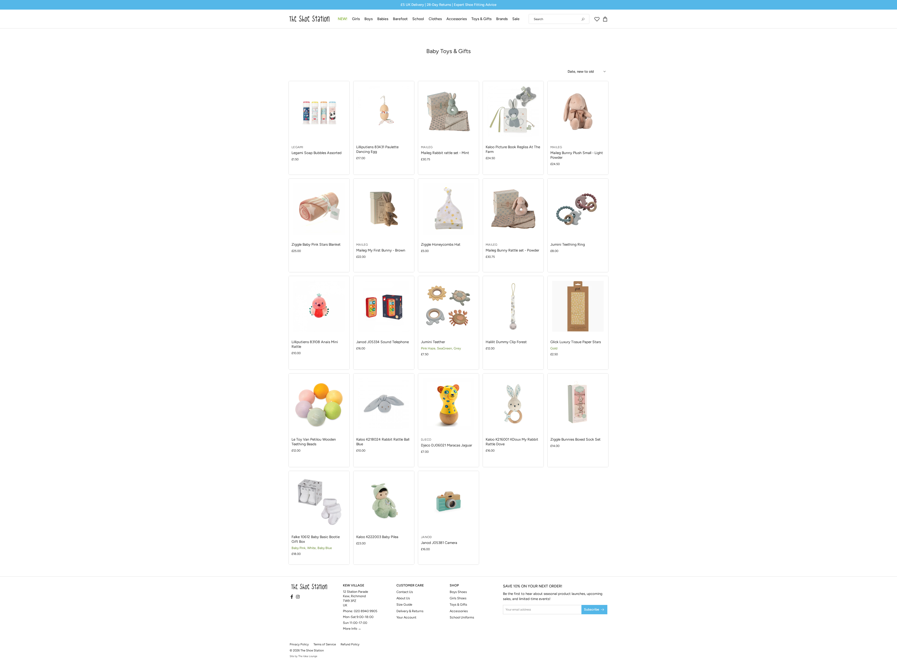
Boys (368, 19)
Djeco (426, 439)
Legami (297, 147)
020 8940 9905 (365, 611)
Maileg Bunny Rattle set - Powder (512, 250)
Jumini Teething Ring (567, 244)
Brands (502, 19)
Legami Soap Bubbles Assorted (317, 153)
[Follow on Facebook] (292, 597)
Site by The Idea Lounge (303, 656)
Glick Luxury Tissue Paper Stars (575, 342)
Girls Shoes (458, 598)
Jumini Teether (433, 342)
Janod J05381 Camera (439, 542)
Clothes (435, 19)
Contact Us (404, 592)
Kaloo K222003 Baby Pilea (377, 537)
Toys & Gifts (481, 19)
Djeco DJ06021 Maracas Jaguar (446, 445)
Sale (516, 19)
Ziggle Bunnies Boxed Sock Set (575, 439)
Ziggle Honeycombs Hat (440, 244)
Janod (426, 537)
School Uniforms (462, 617)
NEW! (342, 19)
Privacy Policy (299, 644)
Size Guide (404, 605)
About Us (403, 598)
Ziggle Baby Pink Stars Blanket (316, 244)
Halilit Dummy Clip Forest (506, 342)
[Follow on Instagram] (298, 597)
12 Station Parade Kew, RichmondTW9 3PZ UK (355, 598)
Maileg (427, 147)
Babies (382, 19)
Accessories (456, 19)
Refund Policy (350, 644)
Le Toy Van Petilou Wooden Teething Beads (314, 441)
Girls (356, 19)
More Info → (352, 629)
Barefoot (400, 19)
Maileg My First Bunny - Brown (380, 250)
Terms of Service (324, 644)
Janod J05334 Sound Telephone (382, 342)
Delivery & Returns (410, 611)
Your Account (406, 617)
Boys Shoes (458, 592)
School (418, 19)
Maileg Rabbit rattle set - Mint (445, 153)
